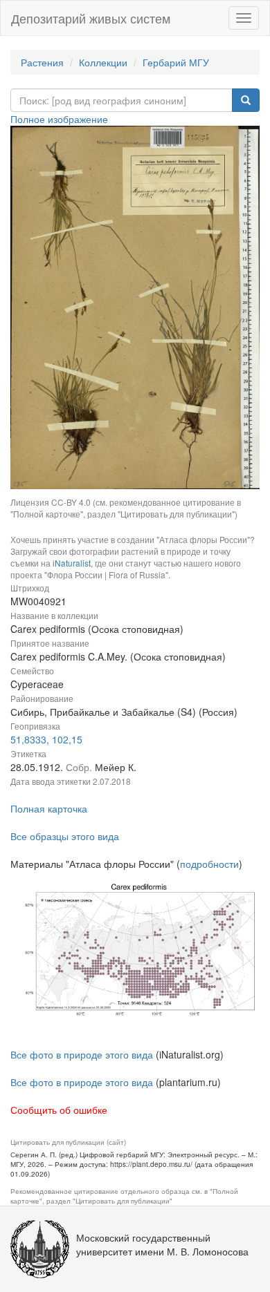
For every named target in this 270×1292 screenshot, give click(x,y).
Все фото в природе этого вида (81, 1054)
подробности (209, 864)
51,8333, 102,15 (46, 739)
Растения (42, 62)
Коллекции (103, 62)
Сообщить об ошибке (58, 1110)
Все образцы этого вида (64, 836)
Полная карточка (48, 808)
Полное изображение (59, 119)
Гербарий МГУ (176, 62)
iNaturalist (72, 563)
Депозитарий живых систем (90, 18)
